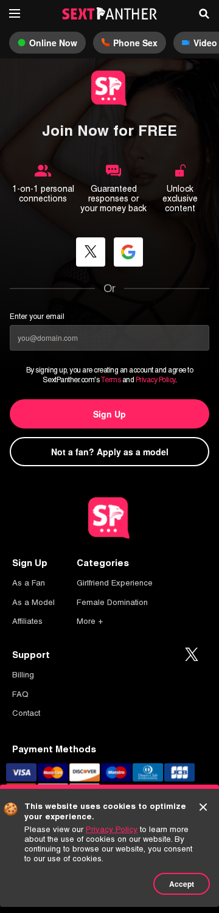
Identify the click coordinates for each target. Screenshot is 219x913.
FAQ (20, 694)
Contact (26, 713)
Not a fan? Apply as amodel (110, 452)
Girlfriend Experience (115, 582)
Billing (23, 674)
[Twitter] (192, 655)
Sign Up (109, 414)
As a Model (33, 602)
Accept (181, 883)
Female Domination (112, 602)
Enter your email (37, 316)
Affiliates (27, 621)
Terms (110, 380)
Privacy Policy (155, 380)
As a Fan (28, 582)
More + (90, 621)
